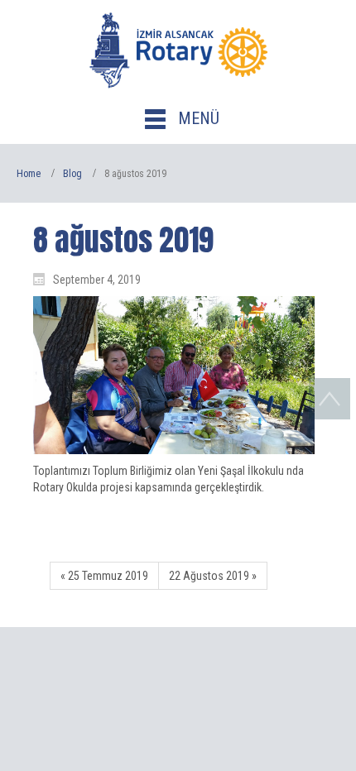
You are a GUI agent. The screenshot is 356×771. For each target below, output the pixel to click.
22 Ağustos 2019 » (213, 575)
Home (29, 174)
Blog (72, 174)
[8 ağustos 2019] (174, 375)
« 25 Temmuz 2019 (104, 575)
